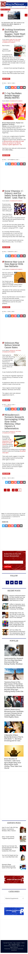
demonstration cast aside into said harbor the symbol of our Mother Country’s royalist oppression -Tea (13, 142)
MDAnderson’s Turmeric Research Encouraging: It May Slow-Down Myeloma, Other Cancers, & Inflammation (14, 422)
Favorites (12, 350)
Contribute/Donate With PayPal (14, 911)
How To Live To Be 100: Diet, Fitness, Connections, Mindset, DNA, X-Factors (10, 829)
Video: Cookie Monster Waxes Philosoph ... (12, 17)
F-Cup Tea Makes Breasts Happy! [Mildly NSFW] (13, 95)
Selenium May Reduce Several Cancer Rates (12, 345)
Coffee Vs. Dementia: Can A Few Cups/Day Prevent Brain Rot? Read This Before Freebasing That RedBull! (17, 606)
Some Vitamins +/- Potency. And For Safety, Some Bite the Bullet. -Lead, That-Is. (15, 194)
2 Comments (7, 406)
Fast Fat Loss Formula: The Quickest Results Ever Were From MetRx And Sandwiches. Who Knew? (10, 848)
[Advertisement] (12, 178)
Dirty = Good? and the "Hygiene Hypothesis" (8, 837)
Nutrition (17, 41)
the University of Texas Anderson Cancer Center (7, 442)
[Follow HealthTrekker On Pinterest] (16, 582)
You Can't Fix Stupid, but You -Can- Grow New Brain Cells (10, 856)
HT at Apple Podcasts (17, 946)
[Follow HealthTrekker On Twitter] (12, 582)
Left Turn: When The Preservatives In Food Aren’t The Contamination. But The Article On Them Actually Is (17, 632)
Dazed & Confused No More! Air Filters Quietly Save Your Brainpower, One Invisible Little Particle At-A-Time (17, 598)
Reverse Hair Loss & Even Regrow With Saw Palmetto (14, 264)
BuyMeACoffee (16, 944)
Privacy (14, 945)
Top (14, 942)
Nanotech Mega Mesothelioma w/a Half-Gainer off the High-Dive (9, 866)
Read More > (6, 78)
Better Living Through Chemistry (11, 40)
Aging (11, 39)
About (18, 945)
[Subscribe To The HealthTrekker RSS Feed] (20, 582)
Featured (18, 350)
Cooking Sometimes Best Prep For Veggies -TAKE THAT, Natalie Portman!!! (15, 33)
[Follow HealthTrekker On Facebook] (7, 582)
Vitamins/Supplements (8, 42)
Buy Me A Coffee (5, 9)
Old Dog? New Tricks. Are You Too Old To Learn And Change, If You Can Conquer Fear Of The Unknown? (17, 615)
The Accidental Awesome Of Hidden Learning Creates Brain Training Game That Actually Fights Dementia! (17, 624)
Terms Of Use (7, 945)
